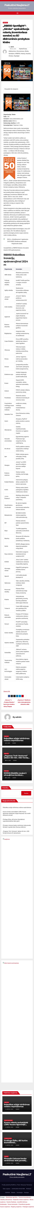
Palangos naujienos (28, 1206)
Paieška (5, 788)
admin (12, 47)
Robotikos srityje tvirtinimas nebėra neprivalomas (16, 739)
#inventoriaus (20, 51)
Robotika (5, 22)
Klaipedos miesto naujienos (21, 1199)
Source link (7, 691)
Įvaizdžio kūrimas (22, 1202)
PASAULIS (28, 1188)
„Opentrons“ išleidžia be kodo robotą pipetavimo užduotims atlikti (23, 702)
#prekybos (12, 53)
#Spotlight (16, 56)
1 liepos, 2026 (9, 1145)
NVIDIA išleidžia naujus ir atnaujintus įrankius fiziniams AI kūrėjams (15, 775)
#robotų (23, 53)
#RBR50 (17, 53)
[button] (31, 13)
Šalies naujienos (8, 1120)
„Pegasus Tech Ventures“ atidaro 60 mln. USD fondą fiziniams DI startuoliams (16, 758)
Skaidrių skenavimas (6, 1199)
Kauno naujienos (5, 1206)
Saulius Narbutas (11, 1202)
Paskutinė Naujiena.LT (17, 5)
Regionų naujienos (16, 1206)
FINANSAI (6, 1156)
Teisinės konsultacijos (24, 1197)
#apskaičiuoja (23, 48)
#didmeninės (12, 51)
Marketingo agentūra (11, 1197)
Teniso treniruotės (13, 1204)
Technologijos (7, 1138)
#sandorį (28, 53)
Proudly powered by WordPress (9, 1184)
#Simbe (11, 56)
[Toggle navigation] (17, 13)
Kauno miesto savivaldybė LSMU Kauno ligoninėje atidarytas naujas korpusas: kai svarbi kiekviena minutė (17, 813)
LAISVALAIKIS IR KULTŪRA (18, 1188)
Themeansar (29, 1184)
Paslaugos (26, 1192)
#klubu (27, 51)
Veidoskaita (3, 1204)
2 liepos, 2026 (9, 1109)
